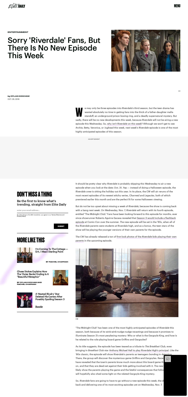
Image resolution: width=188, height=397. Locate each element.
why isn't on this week (124, 123)
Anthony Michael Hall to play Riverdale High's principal (139, 350)
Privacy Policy (21, 216)
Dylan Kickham (20, 96)
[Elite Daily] (17, 5)
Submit (61, 226)
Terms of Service (57, 215)
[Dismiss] (184, 357)
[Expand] (166, 357)
